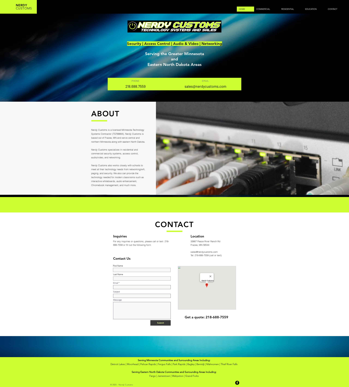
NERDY (21, 5)
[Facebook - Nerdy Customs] (237, 383)
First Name (118, 266)
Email (115, 283)
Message (117, 300)
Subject (116, 292)
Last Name (118, 274)
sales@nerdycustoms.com (205, 86)
